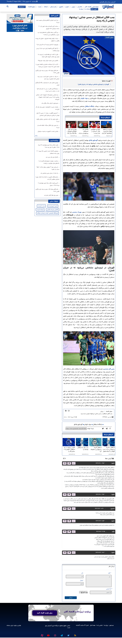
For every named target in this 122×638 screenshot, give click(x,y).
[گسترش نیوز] (108, 7)
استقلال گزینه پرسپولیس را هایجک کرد (96, 449)
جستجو (112, 625)
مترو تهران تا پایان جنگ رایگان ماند (49, 103)
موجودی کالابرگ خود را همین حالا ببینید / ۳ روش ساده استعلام (48, 152)
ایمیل (81, 580)
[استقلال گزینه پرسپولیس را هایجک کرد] (95, 442)
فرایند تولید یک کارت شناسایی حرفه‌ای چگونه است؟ (47, 120)
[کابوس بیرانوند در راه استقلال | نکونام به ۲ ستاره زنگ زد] (69, 442)
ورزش (101, 411)
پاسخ (73, 463)
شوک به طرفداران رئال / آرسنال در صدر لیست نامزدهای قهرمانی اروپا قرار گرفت (95, 131)
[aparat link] (41, 634)
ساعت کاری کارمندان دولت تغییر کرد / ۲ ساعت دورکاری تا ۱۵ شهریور (49, 27)
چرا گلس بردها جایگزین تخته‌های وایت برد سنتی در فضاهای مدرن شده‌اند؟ (48, 34)
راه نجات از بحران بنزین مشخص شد (49, 173)
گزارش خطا (108, 459)
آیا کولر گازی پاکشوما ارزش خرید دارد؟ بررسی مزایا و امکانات (47, 49)
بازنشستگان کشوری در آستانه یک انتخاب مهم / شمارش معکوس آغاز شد (47, 178)
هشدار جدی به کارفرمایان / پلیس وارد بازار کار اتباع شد (47, 108)
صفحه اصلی (95, 7)
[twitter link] (68, 634)
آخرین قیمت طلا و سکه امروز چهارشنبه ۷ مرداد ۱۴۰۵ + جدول (48, 184)
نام (82, 573)
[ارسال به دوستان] (68, 410)
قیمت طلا (93, 9)
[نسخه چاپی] (66, 410)
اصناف (45, 7)
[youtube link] (48, 634)
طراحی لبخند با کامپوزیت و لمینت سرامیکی (48, 131)
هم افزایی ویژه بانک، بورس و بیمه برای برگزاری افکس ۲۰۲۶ (47, 72)
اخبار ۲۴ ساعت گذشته (82, 625)
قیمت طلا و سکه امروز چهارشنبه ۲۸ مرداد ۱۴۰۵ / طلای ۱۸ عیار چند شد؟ (48, 146)
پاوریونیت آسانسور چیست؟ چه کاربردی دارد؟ (47, 45)
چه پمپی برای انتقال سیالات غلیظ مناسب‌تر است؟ (48, 126)
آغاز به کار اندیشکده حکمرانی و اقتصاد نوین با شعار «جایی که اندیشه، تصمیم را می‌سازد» (47, 65)
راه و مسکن (53, 7)
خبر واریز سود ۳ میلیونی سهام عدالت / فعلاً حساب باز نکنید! (48, 168)
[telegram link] (61, 634)
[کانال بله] (20, 27)
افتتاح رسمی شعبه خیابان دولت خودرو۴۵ (48, 61)
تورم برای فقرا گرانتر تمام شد (51, 195)
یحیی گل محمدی (108, 369)
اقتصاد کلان (88, 7)
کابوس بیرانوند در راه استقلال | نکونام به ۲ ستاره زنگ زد (69, 449)
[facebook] (111, 429)
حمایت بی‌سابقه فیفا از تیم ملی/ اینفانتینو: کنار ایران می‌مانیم (106, 131)
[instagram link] (55, 634)
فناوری (61, 7)
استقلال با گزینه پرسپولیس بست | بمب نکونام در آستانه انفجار (109, 449)
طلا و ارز (80, 7)
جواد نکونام (84, 98)
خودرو (67, 7)
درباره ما (81, 9)
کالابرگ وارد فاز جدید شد (52, 157)
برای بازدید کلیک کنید (44, 612)
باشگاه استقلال (89, 106)
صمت (39, 7)
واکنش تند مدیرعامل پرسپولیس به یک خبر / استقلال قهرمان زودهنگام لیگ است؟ (83, 131)
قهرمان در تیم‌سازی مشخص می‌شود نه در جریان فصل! (93, 84)
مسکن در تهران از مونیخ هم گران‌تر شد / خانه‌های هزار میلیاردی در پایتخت (48, 162)
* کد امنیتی (109, 589)
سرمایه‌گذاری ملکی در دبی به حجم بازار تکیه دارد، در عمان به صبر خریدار (48, 90)
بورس (73, 7)
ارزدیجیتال (21, 7)
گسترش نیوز (48, 626)
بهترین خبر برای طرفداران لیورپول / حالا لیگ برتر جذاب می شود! (71, 131)
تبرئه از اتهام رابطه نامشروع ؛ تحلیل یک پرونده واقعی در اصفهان (47, 40)
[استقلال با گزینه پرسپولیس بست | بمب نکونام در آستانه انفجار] (108, 442)
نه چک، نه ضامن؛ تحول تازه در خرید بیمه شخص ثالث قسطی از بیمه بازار (48, 78)
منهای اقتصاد (31, 7)
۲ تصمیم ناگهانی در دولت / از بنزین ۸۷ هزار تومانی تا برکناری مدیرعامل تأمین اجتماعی (47, 114)
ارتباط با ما (87, 9)
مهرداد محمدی (76, 212)
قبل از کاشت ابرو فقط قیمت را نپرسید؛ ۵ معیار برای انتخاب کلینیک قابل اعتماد (48, 56)
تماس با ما (100, 625)
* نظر (109, 573)
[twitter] (103, 429)
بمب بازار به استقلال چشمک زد (82, 449)
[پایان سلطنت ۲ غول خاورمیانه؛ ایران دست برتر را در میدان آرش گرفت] (107, 429)
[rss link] (75, 634)
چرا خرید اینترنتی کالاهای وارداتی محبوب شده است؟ (47, 21)
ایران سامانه (10, 625)
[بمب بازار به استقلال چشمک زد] (82, 442)
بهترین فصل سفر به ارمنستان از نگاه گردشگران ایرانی (47, 84)
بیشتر (36, 136)
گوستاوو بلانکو (93, 140)
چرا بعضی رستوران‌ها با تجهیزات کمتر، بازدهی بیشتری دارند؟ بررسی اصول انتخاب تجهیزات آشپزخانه (47, 97)
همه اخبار (92, 625)
